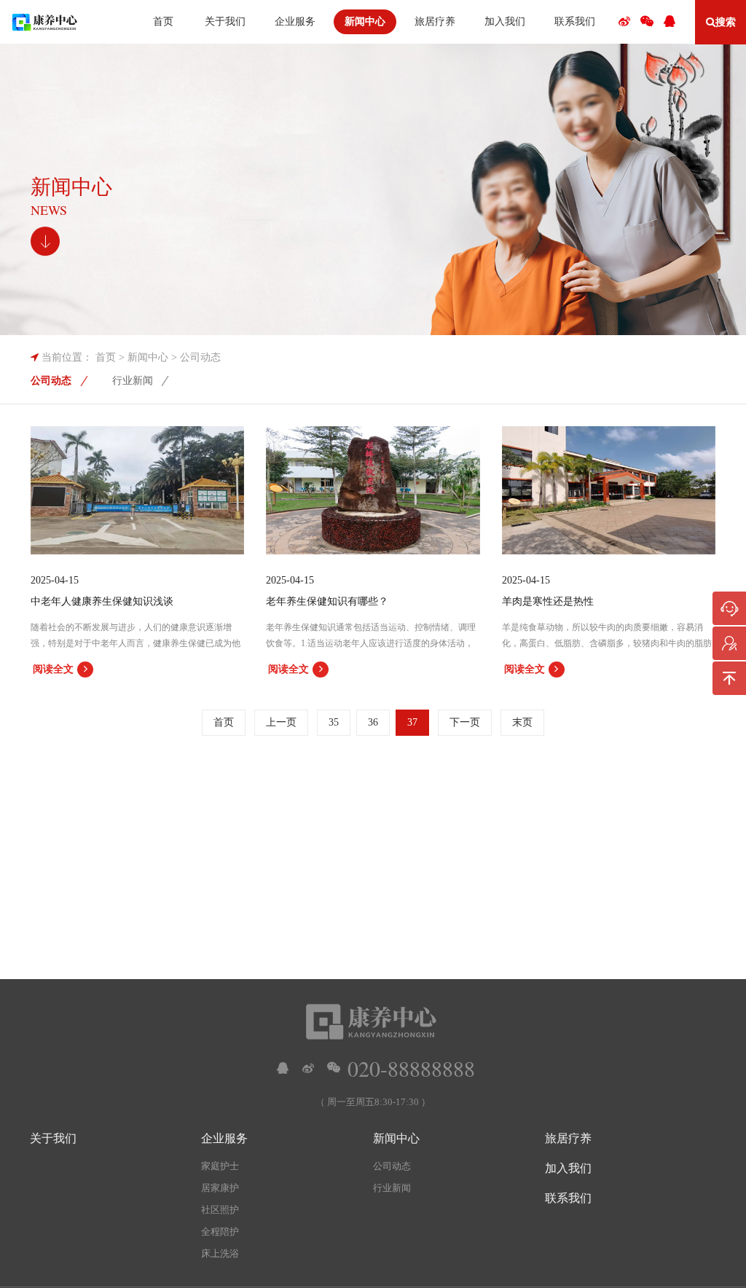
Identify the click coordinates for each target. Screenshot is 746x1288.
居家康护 (220, 1187)
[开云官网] (44, 22)
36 (373, 722)
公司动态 (200, 357)
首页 (105, 357)
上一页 (281, 722)
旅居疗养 (568, 1138)
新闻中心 (147, 357)
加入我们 (568, 1168)
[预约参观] (729, 643)
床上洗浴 (220, 1253)
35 (334, 722)
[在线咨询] (729, 608)
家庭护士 (220, 1166)
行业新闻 (132, 380)
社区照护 (220, 1209)
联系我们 (568, 1198)
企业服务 (224, 1138)
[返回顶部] (729, 678)
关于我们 (53, 1138)
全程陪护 (220, 1231)
